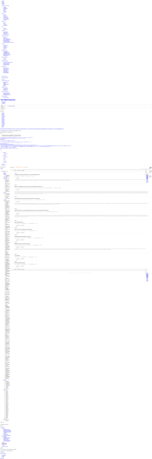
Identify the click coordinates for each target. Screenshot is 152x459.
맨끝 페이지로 (91, 273)
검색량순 (4, 172)
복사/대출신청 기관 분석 (6, 54)
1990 (7, 418)
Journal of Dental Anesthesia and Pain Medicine (50, 211)
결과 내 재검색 (3, 108)
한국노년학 (8, 317)
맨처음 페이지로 (68, 273)
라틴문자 (3, 122)
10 (13, 262)
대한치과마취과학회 (39, 211)
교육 (7, 387)
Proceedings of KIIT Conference (7, 217)
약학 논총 (7, 309)
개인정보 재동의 (4, 444)
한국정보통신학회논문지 (38, 199)
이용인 (21, 211)
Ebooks (4, 82)
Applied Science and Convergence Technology (7, 342)
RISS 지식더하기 (5, 32)
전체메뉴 (3, 4)
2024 (7, 392)
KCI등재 (8, 193)
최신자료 (4, 58)
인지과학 (7, 314)
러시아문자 (3, 123)
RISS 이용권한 (5, 38)
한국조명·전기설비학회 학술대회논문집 (7, 247)
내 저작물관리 (5, 17)
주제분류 (4, 380)
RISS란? (4, 37)
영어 (7, 420)
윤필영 (19, 211)
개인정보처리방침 (4, 443)
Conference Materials (6, 84)
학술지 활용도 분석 (6, 53)
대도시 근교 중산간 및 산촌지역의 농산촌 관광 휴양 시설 (23, 229)
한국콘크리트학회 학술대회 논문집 (7, 234)
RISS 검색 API (5, 67)
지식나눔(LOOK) (5, 434)
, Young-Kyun (27, 211)
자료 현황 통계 (5, 51)
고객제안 (4, 47)
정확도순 (146, 170)
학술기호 (3, 120)
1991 (7, 417)
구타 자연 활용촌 (17, 255)
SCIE (7, 197)
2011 (7, 402)
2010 (7, 403)
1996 (7, 414)
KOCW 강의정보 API (6, 68)
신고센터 (4, 48)
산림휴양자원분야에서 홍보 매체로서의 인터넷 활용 (22, 236)
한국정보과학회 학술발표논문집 (7, 207)
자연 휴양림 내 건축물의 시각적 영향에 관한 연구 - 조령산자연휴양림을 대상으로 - (27, 174)
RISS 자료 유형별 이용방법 (7, 39)
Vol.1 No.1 (36, 223)
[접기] (149, 174)
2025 (7, 391)
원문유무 (4, 174)
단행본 (4, 10)
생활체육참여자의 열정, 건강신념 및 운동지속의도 (22, 243)
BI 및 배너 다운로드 (6, 34)
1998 (7, 412)
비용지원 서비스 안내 (6, 63)
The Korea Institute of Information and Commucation (27, 199)
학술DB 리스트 (5, 89)
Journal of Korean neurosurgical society (6, 252)
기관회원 (4, 433)
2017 (7, 397)
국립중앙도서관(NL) (6, 438)
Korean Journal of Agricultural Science (7, 324)
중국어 (3, 114)
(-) (17, 223)
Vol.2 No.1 (36, 230)
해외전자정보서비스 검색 (5, 80)
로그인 (4, 23)
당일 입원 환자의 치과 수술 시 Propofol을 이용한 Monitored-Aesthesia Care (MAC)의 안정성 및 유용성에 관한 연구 (32, 210)
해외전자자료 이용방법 (6, 41)
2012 (7, 401)
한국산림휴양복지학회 (23, 223)
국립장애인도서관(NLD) (6, 437)
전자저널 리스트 (5, 88)
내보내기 (15, 170)
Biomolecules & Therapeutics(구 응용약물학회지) (7, 329)
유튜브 (3, 456)
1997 (7, 413)
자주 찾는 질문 (5, 45)
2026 (7, 390)
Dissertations (5, 83)
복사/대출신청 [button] (22, 225)
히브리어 (3, 118)
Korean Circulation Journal (7, 225)
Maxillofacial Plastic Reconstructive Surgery (7, 287)
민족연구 (7, 337)
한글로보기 (23, 170)
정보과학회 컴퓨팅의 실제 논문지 (7, 249)
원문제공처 (5, 178)
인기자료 (4, 59)
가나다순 (4, 173)
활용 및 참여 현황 (5, 72)
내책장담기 (19, 170)
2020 (7, 395)
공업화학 (7, 302)
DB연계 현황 (5, 33)
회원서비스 (3, 21)
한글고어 (3, 115)
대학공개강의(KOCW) (6, 429)
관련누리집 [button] (3, 428)
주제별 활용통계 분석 (6, 52)
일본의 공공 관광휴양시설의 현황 (20, 262)
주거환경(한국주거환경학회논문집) (7, 271)
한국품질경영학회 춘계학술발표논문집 (7, 284)
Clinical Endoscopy (7, 244)
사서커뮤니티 (5, 432)
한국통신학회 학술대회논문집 (7, 255)
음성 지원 (7, 177)
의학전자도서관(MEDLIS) (7, 435)
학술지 (4, 9)
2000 (7, 411)
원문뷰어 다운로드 (4, 76)
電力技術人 (8, 370)
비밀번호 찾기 (5, 25)
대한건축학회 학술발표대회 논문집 (7, 274)
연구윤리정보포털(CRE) (6, 440)
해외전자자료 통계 (6, 97)
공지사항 (3, 79)
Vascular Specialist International (7, 305)
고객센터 (3, 3)
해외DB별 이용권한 (6, 93)
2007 (7, 405)
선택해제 (1, 168)
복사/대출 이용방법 (6, 40)
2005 (7, 407)
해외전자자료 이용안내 (5, 91)
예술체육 (8, 383)
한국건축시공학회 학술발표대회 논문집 (7, 211)
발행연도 (4, 389)
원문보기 (18, 189)
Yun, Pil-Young (31, 211)
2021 (7, 394)
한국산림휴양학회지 (31, 223)
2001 (7, 410)
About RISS (3, 30)
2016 (7, 398)
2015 (7, 399)
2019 (7, 396)
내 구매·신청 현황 (5, 18)
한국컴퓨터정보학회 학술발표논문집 (7, 377)
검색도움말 (3, 102)
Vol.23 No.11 (43, 199)
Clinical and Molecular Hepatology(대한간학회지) (7, 335)
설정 (2, 26)
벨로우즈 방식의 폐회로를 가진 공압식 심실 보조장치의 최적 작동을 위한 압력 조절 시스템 (28, 186)
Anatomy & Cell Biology (7, 259)
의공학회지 (8, 310)
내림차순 (146, 270)
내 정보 (4, 28)
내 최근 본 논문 (5, 16)
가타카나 (3, 113)
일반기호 (3, 125)
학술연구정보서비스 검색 (5, 5)
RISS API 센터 (4, 66)
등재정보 (4, 192)
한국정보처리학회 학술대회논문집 (7, 240)
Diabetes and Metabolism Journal (7, 257)
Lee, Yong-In (34, 211)
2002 (7, 409)
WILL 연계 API (5, 69)
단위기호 (3, 124)
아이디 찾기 (5, 24)
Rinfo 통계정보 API (6, 70)
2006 (7, 406)
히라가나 (3, 112)
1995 (7, 415)
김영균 (17, 211)
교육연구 (7, 245)
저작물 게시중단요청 (5, 446)
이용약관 (3, 442)
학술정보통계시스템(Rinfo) (7, 430)
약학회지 (7, 260)
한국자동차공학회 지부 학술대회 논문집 (7, 352)
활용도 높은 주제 (5, 55)
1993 (7, 416)
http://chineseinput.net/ (3, 130)
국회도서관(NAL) (5, 439)
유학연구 (7, 275)
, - (18, 199)
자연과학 (8, 385)
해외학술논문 (5, 8)
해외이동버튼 (2, 458)
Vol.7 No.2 (57, 211)
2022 (7, 393)
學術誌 (7, 296)
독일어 (3, 117)
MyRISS (3, 2)
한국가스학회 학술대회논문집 (7, 232)
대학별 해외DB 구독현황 (6, 94)
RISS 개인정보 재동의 (5, 77)
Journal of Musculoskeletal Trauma (7, 205)
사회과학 (8, 384)
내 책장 (4, 15)
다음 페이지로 (89, 273)
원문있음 (8, 175)
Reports (4, 85)
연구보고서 (5, 11)
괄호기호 (3, 119)
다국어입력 (3, 103)
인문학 (7, 386)
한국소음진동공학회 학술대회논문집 (7, 269)
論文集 (7, 213)
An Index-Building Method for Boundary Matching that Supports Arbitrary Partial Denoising (27, 198)
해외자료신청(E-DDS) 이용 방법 (7, 62)
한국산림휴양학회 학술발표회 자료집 (7, 357)
